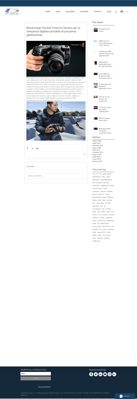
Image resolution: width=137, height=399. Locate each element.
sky (113, 226)
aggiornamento (107, 174)
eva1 (93, 203)
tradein (94, 235)
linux (101, 206)
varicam (108, 235)
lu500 (108, 212)
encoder (109, 200)
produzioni (109, 217)
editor (99, 200)
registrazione (110, 220)
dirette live (110, 197)
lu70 (112, 212)
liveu (103, 209)
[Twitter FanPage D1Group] (96, 374)
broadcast (106, 182)
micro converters (103, 215)
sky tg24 (95, 229)
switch (109, 232)
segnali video (105, 223)
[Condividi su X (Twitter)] (32, 148)
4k (97, 174)
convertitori (95, 191)
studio (94, 232)
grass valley (100, 203)
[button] (70, 11)
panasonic (95, 217)
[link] (116, 11)
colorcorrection (97, 188)
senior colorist (96, 226)
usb (104, 235)
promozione (101, 220)
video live (100, 238)
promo (94, 220)
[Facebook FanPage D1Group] (91, 374)
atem (103, 177)
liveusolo (108, 209)
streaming (111, 229)
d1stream (110, 191)
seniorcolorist (106, 226)
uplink (99, 235)
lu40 (98, 212)
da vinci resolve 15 (98, 194)
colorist (105, 188)
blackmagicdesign (106, 179)
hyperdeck (95, 206)
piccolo (102, 217)
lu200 (94, 212)
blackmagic (96, 179)
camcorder (95, 185)
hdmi (109, 203)
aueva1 (108, 177)
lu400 (103, 212)
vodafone (107, 238)
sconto (94, 223)
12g (93, 174)
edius (104, 200)
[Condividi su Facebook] (27, 148)
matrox (94, 215)
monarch (111, 215)
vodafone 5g (96, 241)
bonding (98, 182)
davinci (107, 194)
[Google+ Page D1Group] (114, 374)
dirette (104, 197)
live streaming (96, 209)
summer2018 (101, 232)
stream (105, 229)
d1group (103, 191)
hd (106, 203)
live (105, 206)
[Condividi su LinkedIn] (37, 148)
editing (94, 200)
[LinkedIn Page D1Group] (100, 374)
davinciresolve (96, 197)
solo (100, 229)
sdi (98, 223)
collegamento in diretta (107, 185)
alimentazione (96, 177)
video (94, 238)
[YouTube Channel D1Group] (105, 374)
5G (100, 174)
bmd (93, 182)
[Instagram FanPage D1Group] (110, 374)
